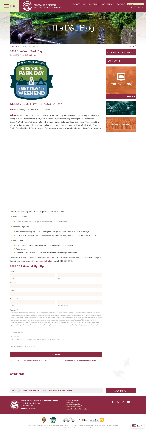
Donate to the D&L (121, 108)
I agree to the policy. (17, 332)
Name (13, 271)
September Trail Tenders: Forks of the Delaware (32, 360)
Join (84, 4)
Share (130, 46)
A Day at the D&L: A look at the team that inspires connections (82, 360)
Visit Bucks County (72, 403)
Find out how (121, 130)
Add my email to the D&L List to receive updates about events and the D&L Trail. (35, 339)
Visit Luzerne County (73, 407)
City (12, 306)
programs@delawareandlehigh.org (38, 261)
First (12, 278)
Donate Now (121, 113)
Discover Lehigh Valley (74, 405)
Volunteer (92, 4)
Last (59, 278)
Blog (17, 46)
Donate (76, 4)
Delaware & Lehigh (14, 404)
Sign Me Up (120, 390)
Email (13, 282)
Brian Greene (31, 55)
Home (12, 46)
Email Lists (15, 337)
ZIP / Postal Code (63, 306)
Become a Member (121, 124)
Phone (13, 291)
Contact (110, 4)
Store (102, 4)
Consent (14, 310)
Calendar (121, 4)
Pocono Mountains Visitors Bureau (78, 409)
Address (14, 299)
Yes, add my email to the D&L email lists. (23, 346)
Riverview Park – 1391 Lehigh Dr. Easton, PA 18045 (40, 104)
